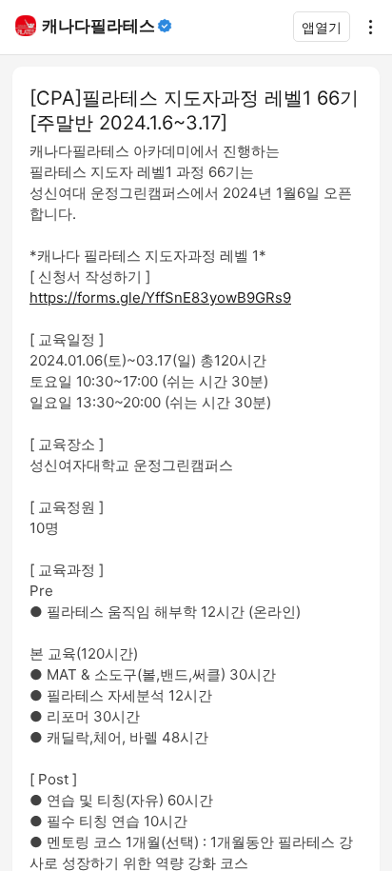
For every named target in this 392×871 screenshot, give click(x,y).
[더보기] (365, 26)
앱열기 (322, 27)
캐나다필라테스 (98, 25)
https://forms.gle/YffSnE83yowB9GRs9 (160, 297)
